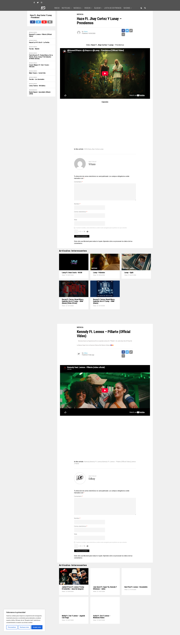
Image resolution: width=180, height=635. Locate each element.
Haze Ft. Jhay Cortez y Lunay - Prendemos (41, 16)
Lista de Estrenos (112, 8)
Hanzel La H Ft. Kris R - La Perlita (39, 42)
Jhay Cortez (95, 149)
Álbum (97, 8)
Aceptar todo (37, 627)
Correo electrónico (80, 212)
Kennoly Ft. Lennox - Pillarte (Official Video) (40, 35)
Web (75, 220)
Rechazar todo (24, 627)
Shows (127, 8)
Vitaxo (86, 31)
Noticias (66, 8)
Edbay (86, 340)
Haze (89, 149)
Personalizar (12, 627)
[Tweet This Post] (38, 21)
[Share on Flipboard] (44, 21)
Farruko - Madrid (34, 49)
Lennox (133, 449)
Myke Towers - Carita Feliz (37, 73)
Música (77, 8)
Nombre (77, 204)
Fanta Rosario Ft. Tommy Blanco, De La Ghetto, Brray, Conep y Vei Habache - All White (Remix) (41, 56)
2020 (85, 149)
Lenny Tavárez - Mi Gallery (37, 86)
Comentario (78, 182)
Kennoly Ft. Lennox (96, 449)
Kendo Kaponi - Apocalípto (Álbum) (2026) (39, 93)
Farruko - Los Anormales (36, 79)
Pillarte (76, 451)
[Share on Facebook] (32, 21)
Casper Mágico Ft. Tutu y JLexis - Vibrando (39, 66)
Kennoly (86, 449)
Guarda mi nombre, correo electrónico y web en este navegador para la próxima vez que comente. (101, 227)
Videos (87, 8)
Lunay (102, 149)
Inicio (57, 8)
